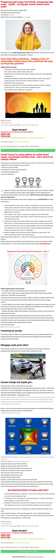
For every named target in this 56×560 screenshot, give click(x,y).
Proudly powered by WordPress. (35, 556)
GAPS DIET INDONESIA (18, 556)
